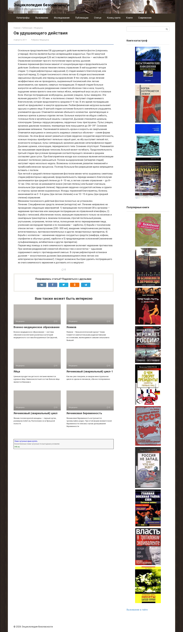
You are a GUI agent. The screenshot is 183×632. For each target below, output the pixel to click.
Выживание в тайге (137, 609)
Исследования (61, 17)
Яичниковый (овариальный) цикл (35, 413)
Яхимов (71, 327)
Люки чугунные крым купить (25, 441)
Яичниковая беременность (84, 413)
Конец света (113, 17)
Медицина (44, 40)
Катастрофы (23, 17)
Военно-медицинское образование (37, 327)
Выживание (41, 17)
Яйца (17, 371)
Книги (129, 17)
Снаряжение (145, 17)
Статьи (97, 17)
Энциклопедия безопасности (41, 5)
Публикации (81, 17)
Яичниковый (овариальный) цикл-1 (89, 371)
